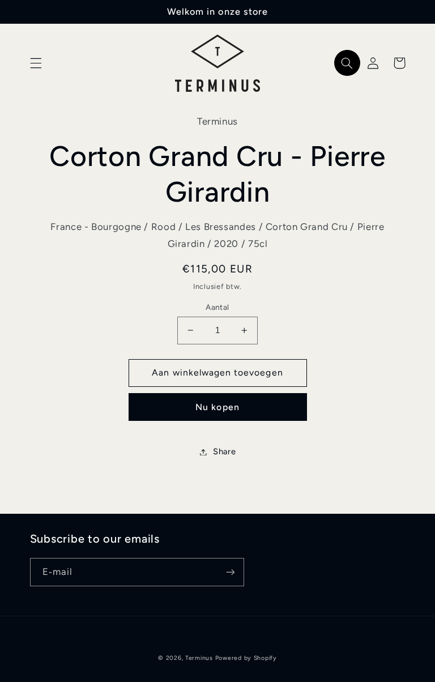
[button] (36, 63)
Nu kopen (217, 407)
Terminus (199, 658)
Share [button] (224, 451)
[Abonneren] (230, 572)
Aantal (217, 307)
